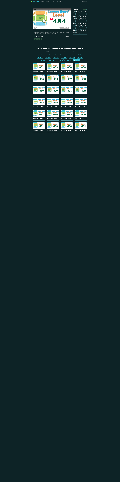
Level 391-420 (52, 60)
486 (79, 25)
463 (81, 16)
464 (83, 16)
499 (81, 30)
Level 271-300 (63, 57)
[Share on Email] (41, 39)
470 (83, 18)
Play (53, 1)
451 (81, 11)
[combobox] (84, 1)
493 (81, 28)
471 (85, 18)
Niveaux (48, 1)
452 (83, 11)
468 (79, 18)
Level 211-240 (47, 57)
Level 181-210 (39, 57)
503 (76, 32)
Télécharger (59, 1)
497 (76, 30)
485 (76, 25)
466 (74, 18)
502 (74, 32)
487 (81, 25)
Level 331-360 (80, 57)
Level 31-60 (48, 54)
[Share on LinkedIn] (39, 39)
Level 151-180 (78, 54)
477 (85, 21)
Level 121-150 (70, 54)
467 (76, 18)
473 (76, 21)
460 (74, 16)
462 (78, 16)
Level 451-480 (68, 60)
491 (76, 28)
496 (74, 30)
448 (74, 11)
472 (74, 21)
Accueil (43, 1)
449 (76, 11)
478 (74, 23)
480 (79, 23)
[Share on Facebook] (37, 39)
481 (81, 23)
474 (78, 21)
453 (85, 11)
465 (85, 16)
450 (78, 11)
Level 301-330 (72, 57)
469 (81, 18)
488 (83, 25)
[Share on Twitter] (35, 39)
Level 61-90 (55, 54)
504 (78, 32)
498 (79, 30)
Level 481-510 (76, 60)
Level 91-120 (62, 54)
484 (74, 25)
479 (76, 23)
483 (85, 23)
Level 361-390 (43, 60)
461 (76, 16)
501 (85, 30)
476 (83, 21)
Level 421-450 (60, 60)
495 (85, 28)
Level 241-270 (55, 57)
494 (83, 28)
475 (81, 21)
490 (74, 28)
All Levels (84, 9)
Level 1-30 (41, 54)
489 (85, 25)
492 (78, 28)
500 (83, 30)
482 (83, 23)
